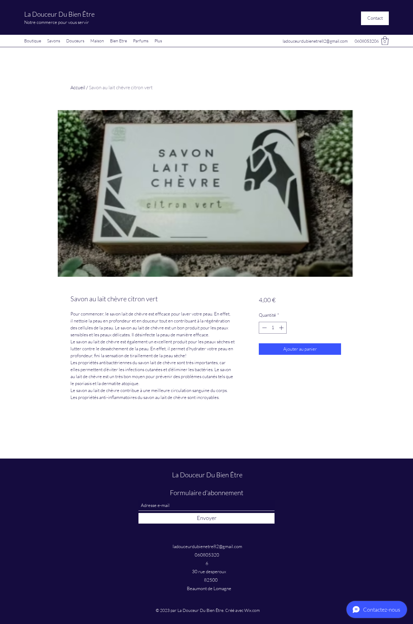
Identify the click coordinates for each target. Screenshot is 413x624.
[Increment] (282, 327)
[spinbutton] (273, 327)
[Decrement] (264, 327)
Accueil (77, 87)
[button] (375, 18)
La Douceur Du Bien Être (59, 14)
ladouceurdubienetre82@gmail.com (315, 41)
